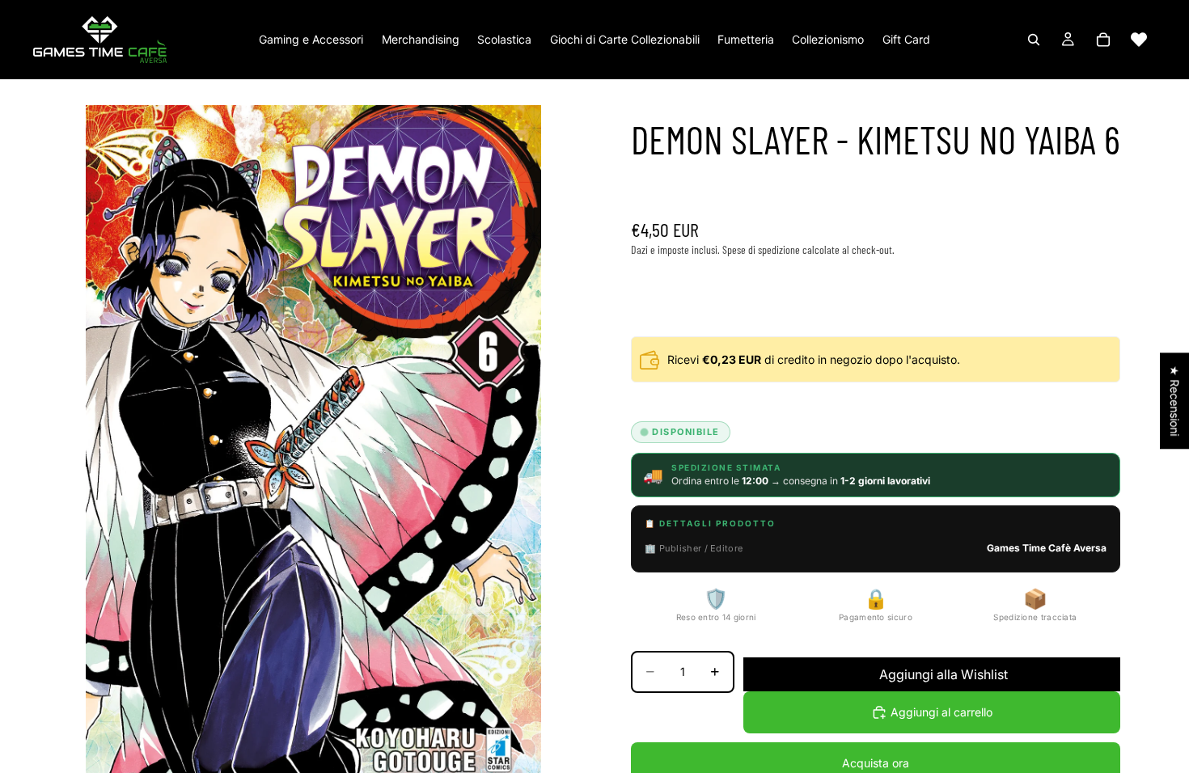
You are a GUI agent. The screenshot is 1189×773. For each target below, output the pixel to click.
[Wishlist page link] (1139, 40)
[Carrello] (1103, 39)
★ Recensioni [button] (1175, 400)
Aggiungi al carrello (941, 712)
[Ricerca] (1033, 39)
